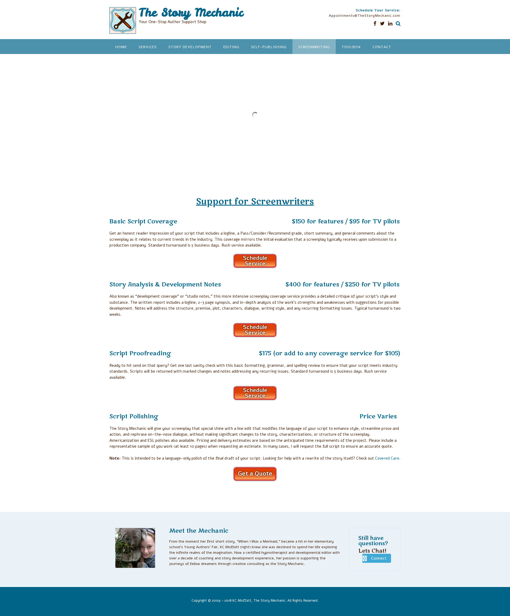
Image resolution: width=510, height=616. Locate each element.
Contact (382, 46)
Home (121, 46)
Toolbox (351, 46)
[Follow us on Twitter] (382, 23)
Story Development (190, 46)
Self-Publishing (269, 46)
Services (148, 46)
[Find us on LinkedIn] (390, 23)
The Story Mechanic (191, 12)
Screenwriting (314, 46)
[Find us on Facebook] (374, 23)
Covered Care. (388, 458)
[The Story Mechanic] (124, 20)
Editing (231, 46)
